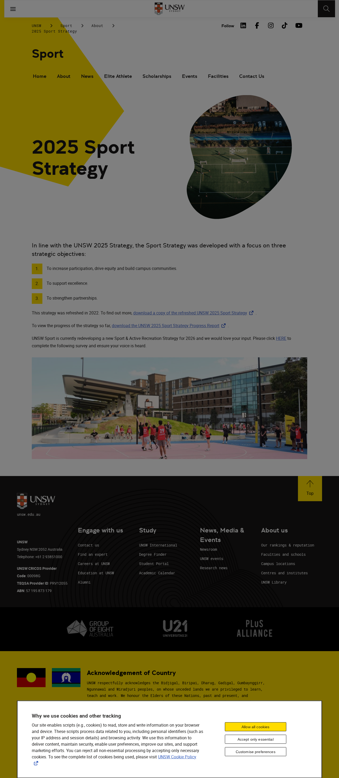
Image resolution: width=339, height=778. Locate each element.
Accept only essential (256, 739)
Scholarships (156, 76)
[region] (169, 739)
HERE (281, 338)
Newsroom (208, 549)
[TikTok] (284, 25)
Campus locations (278, 563)
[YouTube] (298, 25)
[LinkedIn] (243, 25)
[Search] (326, 8)
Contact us (88, 545)
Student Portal (154, 563)
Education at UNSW (96, 572)
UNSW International (158, 545)
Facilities (218, 76)
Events (189, 76)
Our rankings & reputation (287, 545)
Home (39, 76)
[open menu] (13, 8)
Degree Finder (153, 554)
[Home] (170, 8)
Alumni (84, 582)
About (97, 25)
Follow (227, 25)
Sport (66, 25)
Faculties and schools (283, 554)
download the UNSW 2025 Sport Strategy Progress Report (170, 325)
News (87, 76)
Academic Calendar (157, 572)
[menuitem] (40, 77)
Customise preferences (255, 752)
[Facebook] (257, 25)
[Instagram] (271, 25)
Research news (214, 567)
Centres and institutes (284, 572)
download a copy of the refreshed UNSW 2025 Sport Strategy (194, 313)
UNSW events (211, 558)
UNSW (36, 25)
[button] (310, 488)
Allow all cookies (255, 727)
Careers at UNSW (94, 563)
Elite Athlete (118, 76)
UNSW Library (274, 582)
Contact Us (251, 76)
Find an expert (93, 554)
